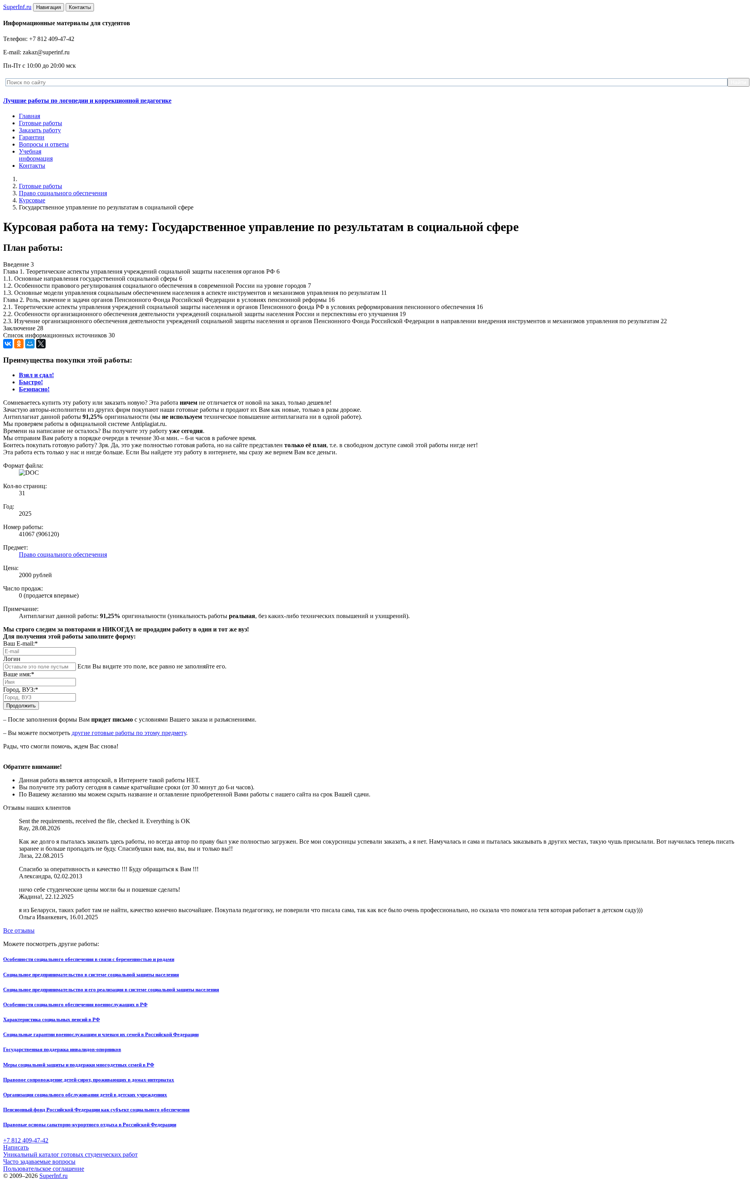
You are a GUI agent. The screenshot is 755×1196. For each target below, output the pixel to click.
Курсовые (32, 200)
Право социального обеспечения (63, 193)
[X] (41, 343)
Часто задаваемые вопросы (39, 1161)
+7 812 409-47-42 (25, 1140)
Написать (16, 1147)
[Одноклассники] (19, 343)
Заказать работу (40, 130)
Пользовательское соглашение (43, 1168)
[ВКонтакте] (8, 343)
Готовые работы (40, 123)
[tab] (36, 375)
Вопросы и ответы (44, 144)
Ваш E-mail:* (20, 643)
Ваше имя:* (18, 674)
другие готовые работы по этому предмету (129, 732)
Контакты (32, 165)
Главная (29, 116)
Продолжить (21, 706)
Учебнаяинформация (36, 155)
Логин (11, 658)
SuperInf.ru (53, 1175)
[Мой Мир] (30, 343)
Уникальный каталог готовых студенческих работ (70, 1154)
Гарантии (31, 137)
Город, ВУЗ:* (20, 689)
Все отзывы (19, 930)
